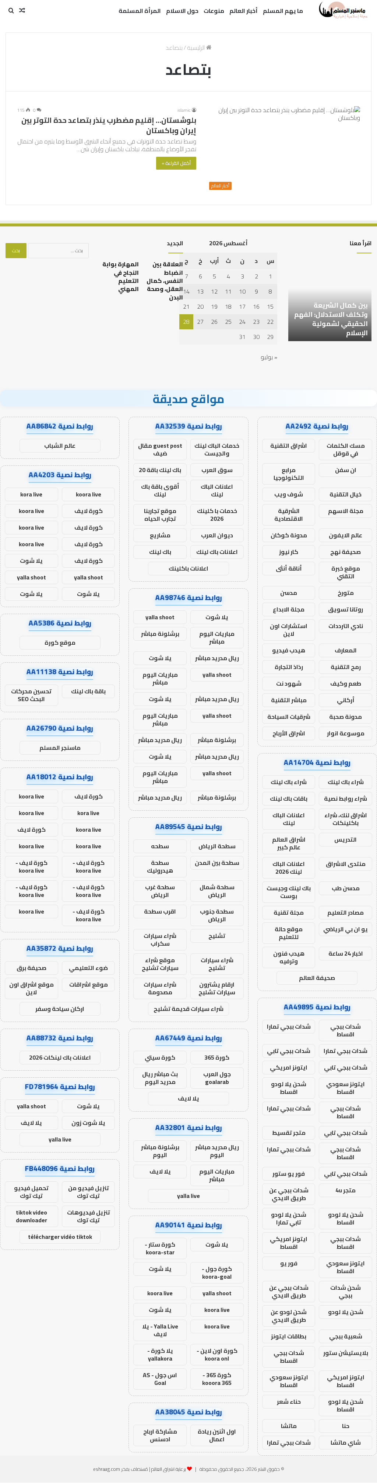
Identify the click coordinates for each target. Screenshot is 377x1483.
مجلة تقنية (289, 912)
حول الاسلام (182, 10)
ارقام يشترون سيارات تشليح (216, 988)
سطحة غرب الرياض (160, 890)
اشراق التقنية (288, 445)
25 (228, 321)
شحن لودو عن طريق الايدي (289, 1315)
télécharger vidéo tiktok (60, 1236)
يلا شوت (216, 617)
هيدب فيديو (288, 650)
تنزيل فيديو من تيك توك (88, 1191)
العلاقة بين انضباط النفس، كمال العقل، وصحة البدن (165, 281)
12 (214, 291)
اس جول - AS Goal (160, 1378)
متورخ (346, 592)
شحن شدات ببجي (345, 1291)
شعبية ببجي (345, 1336)
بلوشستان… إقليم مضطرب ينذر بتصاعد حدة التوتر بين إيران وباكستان (108, 125)
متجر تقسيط (289, 1132)
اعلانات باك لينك (217, 551)
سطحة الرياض (217, 846)
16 (256, 306)
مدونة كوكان (289, 535)
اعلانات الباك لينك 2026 (288, 867)
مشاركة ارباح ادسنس (160, 1435)
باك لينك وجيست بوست (289, 892)
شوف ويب (288, 494)
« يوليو (269, 357)
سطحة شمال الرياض (217, 890)
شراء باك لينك (346, 781)
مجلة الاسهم (345, 510)
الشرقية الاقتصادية (288, 514)
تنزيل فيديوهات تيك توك (88, 1216)
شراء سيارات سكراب (160, 939)
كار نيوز (288, 551)
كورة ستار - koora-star (160, 1248)
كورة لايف (88, 510)
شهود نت (289, 683)
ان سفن (345, 469)
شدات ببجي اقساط (345, 1030)
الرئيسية (196, 47)
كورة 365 (216, 1057)
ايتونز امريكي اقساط (288, 1242)
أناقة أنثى (289, 568)
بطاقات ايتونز (288, 1336)
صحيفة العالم (317, 977)
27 (200, 321)
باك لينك (160, 551)
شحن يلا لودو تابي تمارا (288, 1218)
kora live (31, 494)
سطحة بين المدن (217, 862)
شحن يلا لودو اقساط (288, 1087)
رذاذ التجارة (289, 666)
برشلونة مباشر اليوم (160, 1150)
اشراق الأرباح (288, 733)
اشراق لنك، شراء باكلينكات (345, 819)
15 (270, 306)
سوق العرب (217, 469)
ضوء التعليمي (88, 967)
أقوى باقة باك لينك (160, 490)
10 (242, 291)
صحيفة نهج (345, 551)
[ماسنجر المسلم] (342, 10)
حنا (345, 1425)
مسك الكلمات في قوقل (346, 449)
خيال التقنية (346, 494)
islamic (184, 110)
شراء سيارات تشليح (217, 963)
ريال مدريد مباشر (217, 657)
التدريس (345, 839)
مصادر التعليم (345, 912)
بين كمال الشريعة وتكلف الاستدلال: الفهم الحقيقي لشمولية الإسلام (331, 319)
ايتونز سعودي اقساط (345, 1087)
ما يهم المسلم (283, 10)
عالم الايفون (345, 535)
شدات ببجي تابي (288, 1050)
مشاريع (160, 535)
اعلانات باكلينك (188, 568)
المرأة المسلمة (140, 10)
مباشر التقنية (289, 700)
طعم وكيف (345, 683)
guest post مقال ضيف (160, 449)
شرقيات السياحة (288, 716)
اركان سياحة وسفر (59, 1008)
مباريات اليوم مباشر (217, 637)
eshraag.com (106, 1469)
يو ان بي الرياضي (345, 929)
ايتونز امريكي (288, 1067)
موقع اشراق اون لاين (31, 988)
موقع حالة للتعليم (289, 933)
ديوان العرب (217, 535)
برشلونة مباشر (160, 633)
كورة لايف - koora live (89, 866)
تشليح (216, 935)
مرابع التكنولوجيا (289, 473)
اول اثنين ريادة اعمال (217, 1435)
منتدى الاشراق (346, 863)
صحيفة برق (31, 967)
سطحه (160, 846)
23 (256, 321)
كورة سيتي (160, 1057)
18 (228, 306)
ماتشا (289, 1425)
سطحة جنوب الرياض (217, 915)
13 (200, 291)
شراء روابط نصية (345, 798)
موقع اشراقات (88, 984)
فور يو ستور (288, 1173)
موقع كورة (60, 642)
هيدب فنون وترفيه (288, 957)
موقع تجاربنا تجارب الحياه (160, 514)
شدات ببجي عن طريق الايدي (289, 1194)
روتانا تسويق (345, 609)
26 (214, 321)
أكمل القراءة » (176, 163)
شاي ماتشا (346, 1442)
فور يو (288, 1263)
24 (242, 321)
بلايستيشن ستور (345, 1352)
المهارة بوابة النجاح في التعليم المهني (120, 276)
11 (228, 291)
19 (214, 306)
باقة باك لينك (88, 691)
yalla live (188, 1195)
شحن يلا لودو (345, 1311)
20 (200, 306)
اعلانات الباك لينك (288, 819)
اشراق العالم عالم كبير (289, 843)
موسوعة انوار (345, 733)
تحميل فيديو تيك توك (31, 1191)
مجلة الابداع (288, 609)
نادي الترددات (345, 625)
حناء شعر (289, 1401)
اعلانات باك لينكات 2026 (60, 1057)
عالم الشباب (59, 445)
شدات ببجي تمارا (289, 1026)
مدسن (288, 592)
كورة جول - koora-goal (217, 1272)
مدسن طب (346, 888)
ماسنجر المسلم (60, 747)
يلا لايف (188, 1098)
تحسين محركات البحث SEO (31, 695)
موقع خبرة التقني (345, 572)
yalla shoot (160, 617)
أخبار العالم (243, 10)
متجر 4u (345, 1190)
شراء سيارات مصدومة (160, 988)
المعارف (346, 650)
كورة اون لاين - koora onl (217, 1354)
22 (270, 321)
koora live (160, 1293)
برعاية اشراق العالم (168, 1469)
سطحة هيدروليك (160, 866)
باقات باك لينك (288, 798)
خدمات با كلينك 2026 (217, 514)
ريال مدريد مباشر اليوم (217, 1150)
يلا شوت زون (88, 1122)
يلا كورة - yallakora (160, 1354)
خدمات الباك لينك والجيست (216, 449)
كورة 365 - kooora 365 (217, 1378)
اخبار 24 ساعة (345, 953)
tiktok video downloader (31, 1216)
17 (242, 306)
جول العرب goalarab (217, 1077)
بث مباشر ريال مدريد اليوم (160, 1077)
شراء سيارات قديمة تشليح (188, 1008)
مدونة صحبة (345, 716)
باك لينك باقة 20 (160, 469)
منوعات (214, 10)
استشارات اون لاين (288, 629)
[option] (329, 300)
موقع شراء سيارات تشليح (160, 963)
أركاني (346, 700)
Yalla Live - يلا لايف (160, 1330)
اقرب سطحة (160, 911)
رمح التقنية (346, 666)
